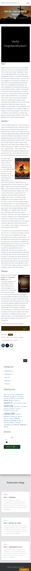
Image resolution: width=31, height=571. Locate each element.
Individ (18, 408)
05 (18, 327)
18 (21, 329)
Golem (25, 403)
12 (11, 329)
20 (27, 329)
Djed (12, 400)
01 (11, 327)
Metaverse (14, 416)
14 (14, 329)
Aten (17, 398)
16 (18, 329)
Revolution (20, 420)
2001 (5, 394)
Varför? (16, 340)
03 (15, 327)
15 (16, 329)
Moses (20, 416)
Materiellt (18, 414)
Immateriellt (12, 408)
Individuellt (7, 410)
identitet (6, 408)
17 (20, 329)
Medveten (7, 416)
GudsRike (24, 406)
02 (13, 327)
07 (22, 327)
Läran (10, 334)
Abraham (19, 394)
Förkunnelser (8, 371)
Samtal (6, 384)
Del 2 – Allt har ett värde (12, 523)
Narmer (6, 418)
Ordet (17, 418)
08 (23, 327)
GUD (8, 406)
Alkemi (14, 396)
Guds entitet (17, 406)
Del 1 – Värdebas (10, 497)
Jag (16, 410)
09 (25, 327)
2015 (13, 394)
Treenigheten (8, 424)
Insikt (12, 410)
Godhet (20, 403)
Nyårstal (7, 380)
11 (9, 329)
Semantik (6, 422)
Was (6, 426)
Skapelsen (12, 422)
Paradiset (7, 420)
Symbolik (18, 422)
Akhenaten (7, 396)
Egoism (17, 400)
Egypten (8, 403)
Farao (15, 403)
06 (20, 327)
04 (16, 327)
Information (8, 374)
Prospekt (20, 337)
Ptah (13, 420)
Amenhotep (7, 398)
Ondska (11, 418)
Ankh (13, 398)
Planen (16, 337)
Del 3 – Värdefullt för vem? (13, 547)
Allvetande (20, 396)
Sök (25, 360)
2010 (7, 337)
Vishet (16, 425)
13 (13, 329)
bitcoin (7, 400)
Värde (23, 425)
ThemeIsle (21, 567)
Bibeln (22, 398)
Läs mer (8, 509)
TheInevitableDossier (7, 340)
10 (27, 327)
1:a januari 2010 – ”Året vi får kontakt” (15, 148)
